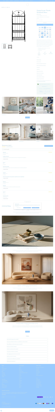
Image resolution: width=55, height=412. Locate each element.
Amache (20, 367)
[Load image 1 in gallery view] (4, 46)
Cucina (20, 376)
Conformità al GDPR (4, 380)
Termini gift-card (4, 387)
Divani (3, 141)
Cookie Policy (3, 379)
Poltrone (37, 114)
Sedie (19, 384)
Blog (2, 371)
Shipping (41, 15)
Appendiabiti (21, 141)
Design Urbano (4, 375)
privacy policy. (4, 394)
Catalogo (3, 376)
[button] (7, 1)
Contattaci (3, 372)
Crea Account (38, 380)
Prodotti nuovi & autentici (39, 375)
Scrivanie (20, 383)
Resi (2, 383)
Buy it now (44, 24)
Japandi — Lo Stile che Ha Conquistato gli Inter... (27, 285)
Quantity (38, 18)
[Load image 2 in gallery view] (10, 46)
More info (45, 93)
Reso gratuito (38, 372)
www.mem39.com (38, 383)
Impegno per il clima (38, 384)
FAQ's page (37, 387)
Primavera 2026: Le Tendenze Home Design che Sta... (27, 323)
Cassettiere (4, 114)
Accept (27, 207)
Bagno (20, 368)
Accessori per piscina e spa (23, 114)
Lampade (37, 141)
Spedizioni (3, 384)
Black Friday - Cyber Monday (40, 367)
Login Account (38, 379)
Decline (35, 207)
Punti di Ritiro (38, 371)
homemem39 (5, 406)
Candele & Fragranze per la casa (23, 372)
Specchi (20, 387)
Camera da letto (21, 371)
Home (2, 367)
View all (27, 117)
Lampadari (20, 380)
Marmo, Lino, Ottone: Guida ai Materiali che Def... (27, 247)
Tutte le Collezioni (4, 368)
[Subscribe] (14, 397)
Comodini (20, 375)
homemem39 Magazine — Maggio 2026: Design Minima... (27, 209)
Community (37, 368)
